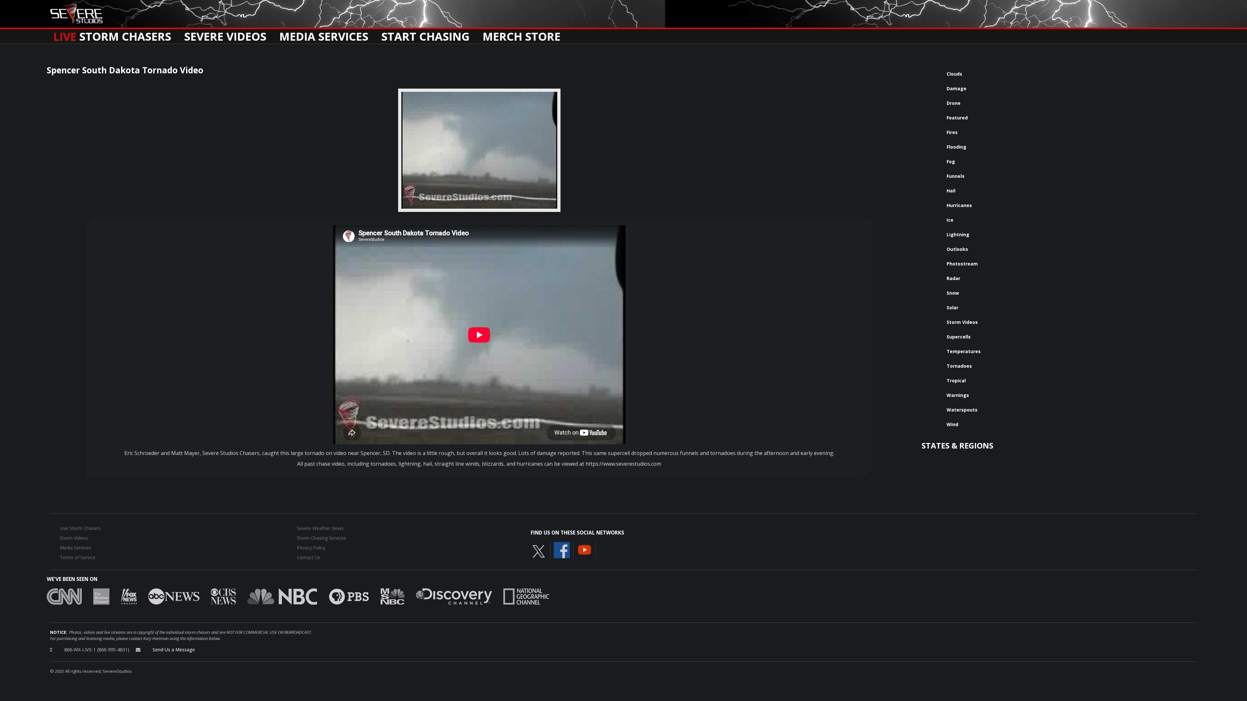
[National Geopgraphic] (526, 596)
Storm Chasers (112, 34)
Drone (954, 103)
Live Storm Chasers (80, 528)
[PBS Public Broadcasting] (349, 596)
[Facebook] (562, 550)
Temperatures (964, 351)
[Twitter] (539, 551)
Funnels (955, 176)
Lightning (958, 234)
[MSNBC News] (393, 596)
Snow (953, 293)
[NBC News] (282, 596)
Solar (952, 307)
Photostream (962, 264)
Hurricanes (959, 205)
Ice (950, 220)
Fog (951, 161)
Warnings (958, 395)
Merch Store (522, 34)
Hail (951, 191)
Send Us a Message (174, 649)
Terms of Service (77, 557)
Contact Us (308, 557)
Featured (957, 118)
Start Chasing (425, 34)
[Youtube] (584, 549)
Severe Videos (225, 34)
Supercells (959, 337)
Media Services (323, 34)
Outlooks (957, 249)
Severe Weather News (320, 528)
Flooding (956, 147)
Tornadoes (959, 366)
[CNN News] (64, 596)
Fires (952, 132)
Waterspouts (962, 410)
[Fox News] (129, 596)
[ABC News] (173, 596)
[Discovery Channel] (454, 596)
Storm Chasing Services (321, 538)
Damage (956, 88)
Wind (952, 424)
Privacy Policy (311, 548)
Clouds (954, 74)
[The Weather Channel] (101, 596)
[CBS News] (223, 596)
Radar (953, 278)
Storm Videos (962, 322)
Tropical (956, 380)
